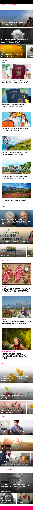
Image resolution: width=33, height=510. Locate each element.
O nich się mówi (5, 482)
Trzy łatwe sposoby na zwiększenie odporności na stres (14, 356)
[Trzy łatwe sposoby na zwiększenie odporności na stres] (16, 339)
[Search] (31, 2)
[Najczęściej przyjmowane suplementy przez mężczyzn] (16, 427)
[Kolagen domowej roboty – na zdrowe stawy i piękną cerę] (13, 410)
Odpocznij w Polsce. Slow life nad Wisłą (14, 200)
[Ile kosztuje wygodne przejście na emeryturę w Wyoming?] (16, 307)
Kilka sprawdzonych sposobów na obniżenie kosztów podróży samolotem (15, 129)
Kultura (20, 499)
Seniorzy (4, 287)
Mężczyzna (4, 429)
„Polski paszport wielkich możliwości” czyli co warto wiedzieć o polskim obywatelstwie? (16, 82)
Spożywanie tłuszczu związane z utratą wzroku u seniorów (16, 290)
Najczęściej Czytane (6, 446)
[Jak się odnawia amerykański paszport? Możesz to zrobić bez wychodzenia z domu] (16, 95)
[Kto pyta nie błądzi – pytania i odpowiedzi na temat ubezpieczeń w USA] (16, 224)
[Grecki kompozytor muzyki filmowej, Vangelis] (8, 498)
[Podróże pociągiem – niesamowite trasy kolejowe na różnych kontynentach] (16, 143)
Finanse (4, 319)
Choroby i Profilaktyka (9, 351)
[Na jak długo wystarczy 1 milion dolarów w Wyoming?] (13, 253)
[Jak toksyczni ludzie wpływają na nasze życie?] (16, 458)
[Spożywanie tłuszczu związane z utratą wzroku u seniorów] (16, 274)
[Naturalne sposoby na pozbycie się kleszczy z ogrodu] (13, 54)
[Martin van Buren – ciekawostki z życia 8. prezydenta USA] (16, 42)
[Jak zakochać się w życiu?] (16, 443)
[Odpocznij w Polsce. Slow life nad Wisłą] (16, 190)
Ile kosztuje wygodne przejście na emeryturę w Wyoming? (16, 322)
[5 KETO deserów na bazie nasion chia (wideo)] (16, 397)
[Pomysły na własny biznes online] (16, 241)
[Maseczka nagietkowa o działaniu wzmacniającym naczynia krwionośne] (16, 380)
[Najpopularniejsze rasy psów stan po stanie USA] (16, 24)
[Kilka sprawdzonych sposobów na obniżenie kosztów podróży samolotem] (16, 119)
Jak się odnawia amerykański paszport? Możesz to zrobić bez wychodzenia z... (14, 106)
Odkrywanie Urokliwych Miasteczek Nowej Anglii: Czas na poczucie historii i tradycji (15, 177)
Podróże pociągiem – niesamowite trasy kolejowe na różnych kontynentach (14, 153)
